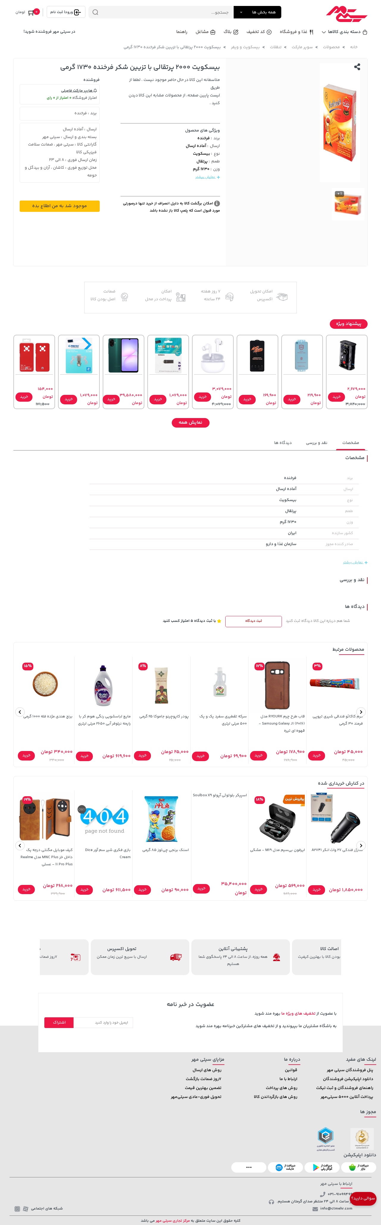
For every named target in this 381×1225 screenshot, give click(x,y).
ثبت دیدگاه (253, 621)
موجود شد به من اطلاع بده (59, 206)
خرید (336, 397)
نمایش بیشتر (205, 177)
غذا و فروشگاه (293, 32)
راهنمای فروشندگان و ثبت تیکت (344, 1088)
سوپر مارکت (302, 47)
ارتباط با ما (288, 1079)
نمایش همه (190, 422)
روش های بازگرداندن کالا (275, 1097)
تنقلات (276, 47)
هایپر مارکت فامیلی (77, 91)
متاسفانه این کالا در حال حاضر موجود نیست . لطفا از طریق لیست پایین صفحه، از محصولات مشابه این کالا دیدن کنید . (174, 92)
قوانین (291, 1070)
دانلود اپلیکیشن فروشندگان (348, 1079)
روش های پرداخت (281, 1088)
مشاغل (202, 32)
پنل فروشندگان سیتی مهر (350, 1070)
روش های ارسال (207, 1070)
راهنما (182, 32)
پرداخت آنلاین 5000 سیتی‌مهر (347, 1097)
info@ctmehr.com (336, 1209)
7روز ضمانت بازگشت (203, 1079)
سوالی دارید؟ (363, 1198)
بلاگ (228, 32)
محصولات (331, 47)
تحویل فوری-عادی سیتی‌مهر (196, 1097)
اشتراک (59, 1022)
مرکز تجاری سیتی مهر (172, 1221)
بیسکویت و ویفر (245, 47)
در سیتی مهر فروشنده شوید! (49, 32)
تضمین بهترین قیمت (203, 1088)
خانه (353, 47)
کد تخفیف (255, 32)
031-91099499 (340, 1194)
